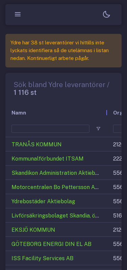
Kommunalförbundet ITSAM (48, 158)
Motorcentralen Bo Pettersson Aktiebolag (65, 187)
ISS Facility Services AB (42, 258)
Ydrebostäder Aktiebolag (43, 201)
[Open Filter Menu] (98, 128)
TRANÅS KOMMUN (37, 144)
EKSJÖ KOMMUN (33, 230)
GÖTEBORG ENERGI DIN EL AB (51, 244)
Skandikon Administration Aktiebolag (59, 173)
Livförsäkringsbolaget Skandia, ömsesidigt (66, 215)
